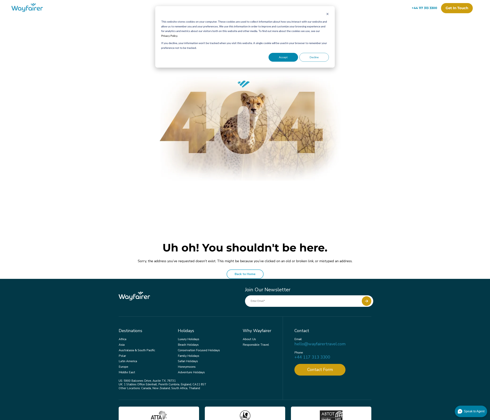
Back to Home (245, 274)
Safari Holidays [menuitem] (188, 361)
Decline (314, 57)
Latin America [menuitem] (128, 361)
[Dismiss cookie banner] (327, 14)
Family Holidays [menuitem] (188, 356)
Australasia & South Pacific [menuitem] (137, 350)
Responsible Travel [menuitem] (256, 345)
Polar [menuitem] (122, 356)
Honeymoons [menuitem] (187, 367)
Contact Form (320, 370)
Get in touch (457, 8)
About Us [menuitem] (249, 339)
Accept (283, 57)
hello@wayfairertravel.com (319, 344)
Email (298, 339)
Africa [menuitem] (122, 339)
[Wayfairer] (30, 8)
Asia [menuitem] (122, 345)
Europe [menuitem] (123, 367)
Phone (298, 353)
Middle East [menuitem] (127, 372)
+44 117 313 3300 (424, 8)
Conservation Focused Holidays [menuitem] (199, 350)
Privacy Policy (169, 35)
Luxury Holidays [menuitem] (188, 339)
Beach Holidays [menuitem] (188, 345)
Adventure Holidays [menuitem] (191, 372)
